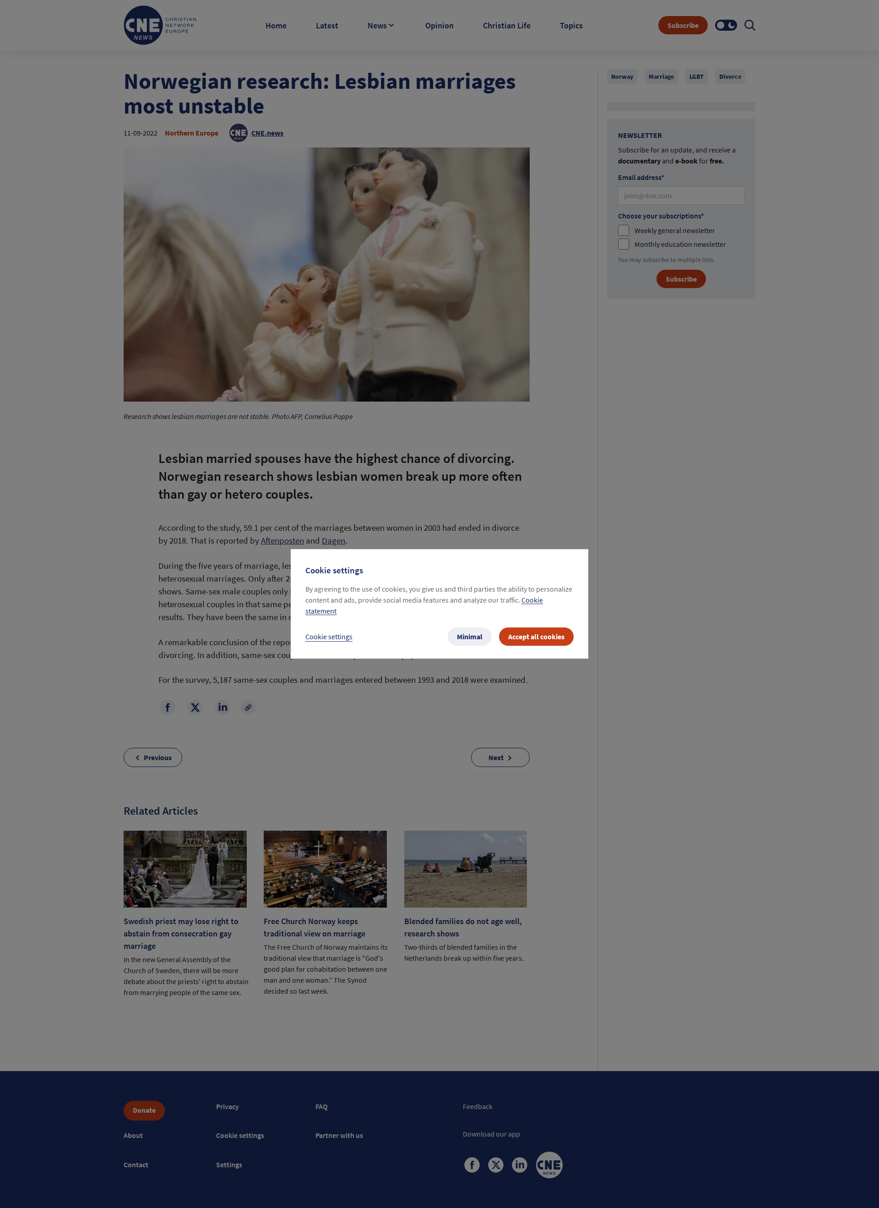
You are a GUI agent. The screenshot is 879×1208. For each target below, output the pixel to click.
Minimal (470, 637)
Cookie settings (329, 637)
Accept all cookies (536, 637)
